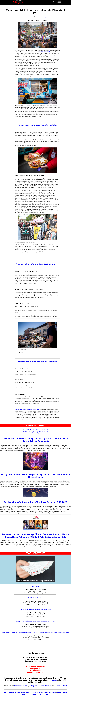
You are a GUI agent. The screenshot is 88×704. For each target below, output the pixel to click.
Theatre (34, 692)
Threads (41, 686)
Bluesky (48, 686)
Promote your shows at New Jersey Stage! (37, 125)
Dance (17, 692)
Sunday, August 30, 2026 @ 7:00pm (35, 613)
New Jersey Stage (41, 17)
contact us (53, 680)
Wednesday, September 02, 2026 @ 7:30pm (35, 636)
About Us (52, 692)
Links (24, 694)
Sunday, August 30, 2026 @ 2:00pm (35, 601)
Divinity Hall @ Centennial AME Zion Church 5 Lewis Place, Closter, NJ (35, 638)
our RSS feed (62, 686)
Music (28, 692)
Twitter (25, 686)
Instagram (33, 686)
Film (23, 692)
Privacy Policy (43, 694)
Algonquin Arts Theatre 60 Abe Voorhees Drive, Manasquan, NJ (35, 592)
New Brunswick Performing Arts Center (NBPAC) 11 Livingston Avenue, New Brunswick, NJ (35, 627)
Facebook (18, 686)
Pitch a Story (62, 692)
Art (5, 692)
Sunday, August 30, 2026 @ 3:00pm (35, 589)
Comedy (11, 692)
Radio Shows (32, 694)
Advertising (43, 692)
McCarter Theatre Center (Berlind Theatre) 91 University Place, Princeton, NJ (35, 603)
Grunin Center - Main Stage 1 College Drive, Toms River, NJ (35, 615)
